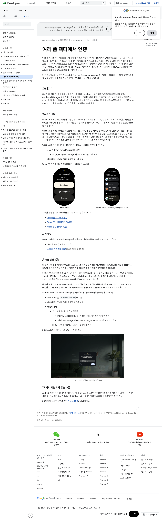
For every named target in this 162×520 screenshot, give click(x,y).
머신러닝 (61, 464)
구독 (134, 514)
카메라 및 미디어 (64, 472)
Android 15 (104, 468)
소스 (38, 476)
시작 (152, 33)
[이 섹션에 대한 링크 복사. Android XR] (61, 260)
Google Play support (149, 468)
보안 (38, 472)
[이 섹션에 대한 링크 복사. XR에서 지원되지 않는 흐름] (72, 387)
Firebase (92, 499)
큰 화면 (81, 460)
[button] (16, 52)
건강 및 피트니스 (64, 468)
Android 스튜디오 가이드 (129, 461)
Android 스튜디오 (143, 3)
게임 (59, 460)
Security (8, 10)
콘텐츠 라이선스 (74, 413)
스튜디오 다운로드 (127, 474)
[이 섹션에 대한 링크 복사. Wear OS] (57, 114)
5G (59, 480)
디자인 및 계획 (51, 3)
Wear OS (82, 464)
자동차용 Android (85, 472)
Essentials (31, 3)
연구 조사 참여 (146, 472)
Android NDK (125, 478)
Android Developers (49, 40)
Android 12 (104, 480)
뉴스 (38, 480)
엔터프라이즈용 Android (43, 467)
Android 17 (104, 460)
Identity (21, 10)
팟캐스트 (40, 488)
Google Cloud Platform (110, 499)
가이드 (26, 16)
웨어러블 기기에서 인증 (57, 217)
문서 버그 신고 (146, 464)
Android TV (83, 476)
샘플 (15, 16)
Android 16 (104, 464)
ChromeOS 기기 (85, 468)
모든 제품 (128, 499)
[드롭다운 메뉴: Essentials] (39, 3)
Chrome (80, 499)
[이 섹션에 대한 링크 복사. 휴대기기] (55, 89)
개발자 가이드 (125, 466)
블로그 (39, 484)
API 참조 (123, 470)
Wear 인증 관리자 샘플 (57, 227)
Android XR (73, 401)
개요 (4, 16)
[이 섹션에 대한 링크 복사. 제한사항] (53, 234)
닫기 (140, 33)
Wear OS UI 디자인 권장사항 (59, 222)
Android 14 (104, 472)
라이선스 (56, 508)
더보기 (68, 3)
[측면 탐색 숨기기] (30, 515)
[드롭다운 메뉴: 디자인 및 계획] (59, 3)
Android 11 (104, 484)
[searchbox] (17, 24)
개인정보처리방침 (64, 476)
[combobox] (93, 3)
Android (40, 462)
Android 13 (104, 476)
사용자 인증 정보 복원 (56, 249)
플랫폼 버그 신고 (147, 460)
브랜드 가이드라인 (69, 508)
